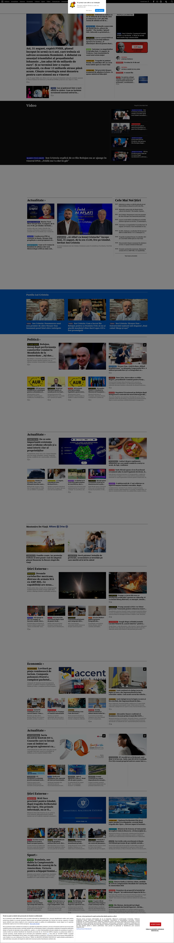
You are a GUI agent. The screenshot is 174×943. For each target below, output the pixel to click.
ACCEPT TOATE (155, 924)
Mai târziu (89, 10)
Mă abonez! (99, 10)
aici (48, 933)
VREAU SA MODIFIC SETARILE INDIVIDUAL (155, 929)
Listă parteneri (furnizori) (83, 929)
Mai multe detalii (35, 923)
